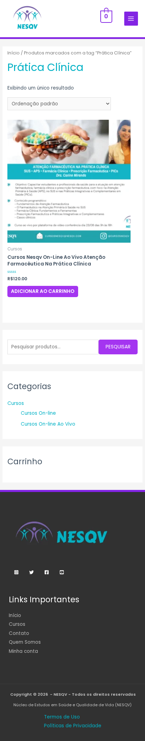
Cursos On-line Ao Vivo (48, 424)
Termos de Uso (62, 717)
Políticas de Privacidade (72, 725)
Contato (19, 633)
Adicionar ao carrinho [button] (42, 291)
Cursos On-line (38, 413)
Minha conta (23, 651)
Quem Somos (25, 642)
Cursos (15, 403)
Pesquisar (118, 346)
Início (13, 53)
